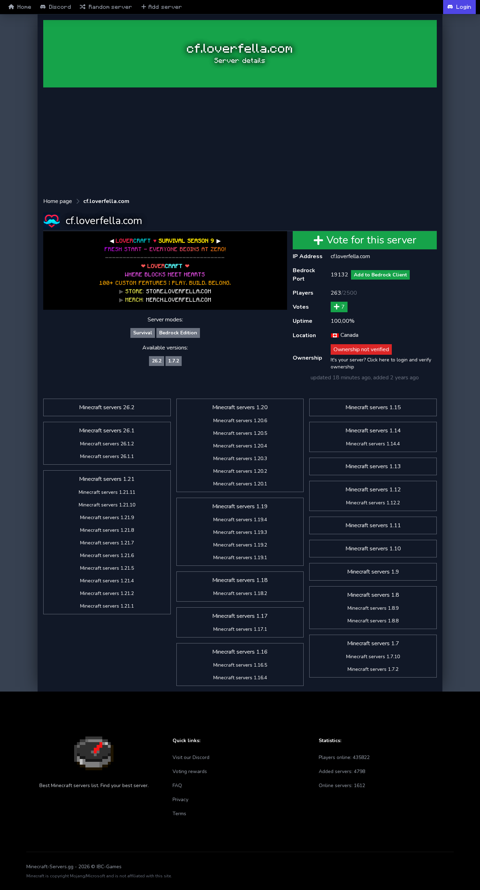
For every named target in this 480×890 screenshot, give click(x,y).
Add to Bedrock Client (380, 274)
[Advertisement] (240, 142)
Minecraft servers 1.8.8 (373, 620)
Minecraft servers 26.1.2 (107, 443)
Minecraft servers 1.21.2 (107, 593)
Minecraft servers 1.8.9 (373, 608)
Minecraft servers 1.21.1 (107, 606)
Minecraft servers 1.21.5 (107, 568)
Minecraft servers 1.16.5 (240, 665)
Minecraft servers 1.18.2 (240, 593)
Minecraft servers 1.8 (373, 595)
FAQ (177, 785)
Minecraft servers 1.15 (373, 407)
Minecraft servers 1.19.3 (240, 532)
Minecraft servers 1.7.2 (373, 669)
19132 (339, 275)
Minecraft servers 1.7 (373, 643)
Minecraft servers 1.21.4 (107, 580)
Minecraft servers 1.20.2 (240, 471)
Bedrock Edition (178, 332)
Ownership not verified (361, 349)
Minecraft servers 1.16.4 (240, 677)
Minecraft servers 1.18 (240, 580)
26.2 (156, 361)
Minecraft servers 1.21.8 (107, 530)
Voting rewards (190, 771)
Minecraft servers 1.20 (240, 407)
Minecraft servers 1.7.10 (373, 656)
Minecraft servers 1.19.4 (240, 519)
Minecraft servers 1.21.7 (107, 542)
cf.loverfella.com (106, 201)
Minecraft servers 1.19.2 (240, 545)
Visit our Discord (191, 757)
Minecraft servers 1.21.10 (107, 505)
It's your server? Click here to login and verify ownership (381, 363)
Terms (179, 813)
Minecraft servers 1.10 (373, 548)
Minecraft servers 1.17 (240, 616)
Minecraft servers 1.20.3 (240, 458)
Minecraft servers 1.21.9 (107, 517)
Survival (142, 332)
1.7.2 (173, 361)
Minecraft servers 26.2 (107, 407)
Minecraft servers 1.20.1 (240, 483)
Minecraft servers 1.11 (373, 525)
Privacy (180, 799)
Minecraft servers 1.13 (373, 466)
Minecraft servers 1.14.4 (373, 443)
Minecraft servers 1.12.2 (373, 502)
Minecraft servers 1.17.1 (240, 629)
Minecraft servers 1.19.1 (240, 557)
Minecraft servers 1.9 (373, 572)
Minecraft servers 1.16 (240, 652)
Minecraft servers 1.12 (373, 489)
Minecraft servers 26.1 (107, 430)
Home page (57, 201)
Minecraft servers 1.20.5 (240, 433)
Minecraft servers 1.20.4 (240, 446)
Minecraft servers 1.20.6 (240, 420)
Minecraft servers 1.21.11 (107, 492)
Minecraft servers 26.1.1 (107, 456)
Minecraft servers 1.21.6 (107, 555)
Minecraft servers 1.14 (373, 430)
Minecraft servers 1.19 (240, 506)
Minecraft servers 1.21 (107, 479)
